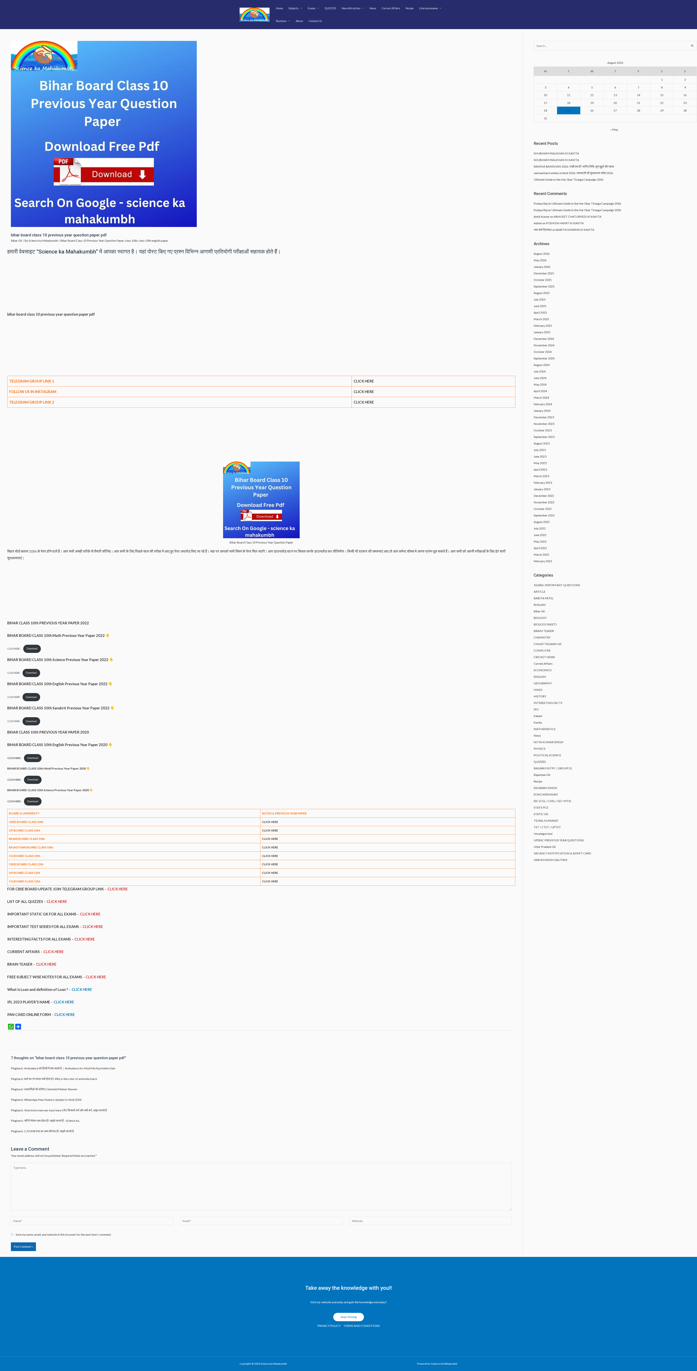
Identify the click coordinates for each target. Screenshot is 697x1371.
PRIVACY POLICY (329, 1325)
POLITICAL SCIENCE (547, 755)
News (372, 8)
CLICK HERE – (14, 648)
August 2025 (542, 293)
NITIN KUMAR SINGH (548, 742)
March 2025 (541, 319)
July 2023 (540, 450)
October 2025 (543, 279)
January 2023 (542, 489)
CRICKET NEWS (544, 657)
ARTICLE (539, 591)
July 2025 (540, 299)
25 (568, 110)
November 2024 (544, 345)
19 (592, 102)
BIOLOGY (540, 617)
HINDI (538, 689)
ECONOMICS (543, 670)
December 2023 (544, 417)
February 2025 (543, 325)
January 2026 (542, 266)
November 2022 (544, 502)
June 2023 (540, 456)
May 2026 (540, 260)
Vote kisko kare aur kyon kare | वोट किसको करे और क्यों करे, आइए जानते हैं (65, 1110)
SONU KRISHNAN (546, 794)
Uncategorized (543, 833)
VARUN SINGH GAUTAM (550, 859)
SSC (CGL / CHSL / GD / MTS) (552, 801)
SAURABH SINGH (545, 788)
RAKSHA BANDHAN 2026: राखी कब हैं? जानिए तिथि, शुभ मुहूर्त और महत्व (574, 166)
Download (32, 648)
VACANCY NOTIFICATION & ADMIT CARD (562, 853)
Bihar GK (16, 240)
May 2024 (540, 384)
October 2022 (543, 508)
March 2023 (541, 476)
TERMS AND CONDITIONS (361, 1325)
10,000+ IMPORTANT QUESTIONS (557, 585)
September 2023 (544, 436)
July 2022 (540, 528)
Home (279, 8)
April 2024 (540, 391)
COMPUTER (542, 650)
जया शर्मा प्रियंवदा (543, 229)
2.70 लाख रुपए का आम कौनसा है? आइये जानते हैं (49, 1131)
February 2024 (543, 404)
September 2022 (544, 515)
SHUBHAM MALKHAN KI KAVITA (556, 153)
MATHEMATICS (544, 729)
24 (545, 110)
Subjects (293, 8)
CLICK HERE (364, 402)
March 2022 (541, 554)
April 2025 (540, 312)
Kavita (538, 722)
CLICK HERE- (14, 672)
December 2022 (544, 495)
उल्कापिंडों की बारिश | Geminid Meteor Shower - (51, 1089)
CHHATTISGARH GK (548, 644)
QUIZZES (330, 8)
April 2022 (540, 548)
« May (614, 129)
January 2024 (542, 410)
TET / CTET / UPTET (547, 827)
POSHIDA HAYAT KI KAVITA (565, 223)
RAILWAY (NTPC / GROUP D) (553, 768)
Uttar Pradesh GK (545, 846)
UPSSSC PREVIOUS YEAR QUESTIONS (559, 840)
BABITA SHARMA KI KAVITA (575, 229)
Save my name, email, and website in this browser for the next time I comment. (63, 1234)
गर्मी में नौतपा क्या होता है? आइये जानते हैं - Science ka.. (52, 1120)
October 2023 (543, 430)
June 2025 (540, 306)
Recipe (409, 8)
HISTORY (540, 696)
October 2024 (543, 351)
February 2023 (543, 482)
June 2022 (540, 535)
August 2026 (542, 253)
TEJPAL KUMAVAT (546, 820)
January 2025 (542, 332)
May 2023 (540, 463)
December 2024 (544, 338)
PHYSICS (539, 748)
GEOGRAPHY (543, 683)
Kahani (538, 716)
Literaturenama (428, 8)
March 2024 (541, 397)
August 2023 (542, 443)
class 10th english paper (153, 240)
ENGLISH (540, 676)
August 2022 (542, 522)
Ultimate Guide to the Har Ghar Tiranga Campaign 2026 (568, 179)
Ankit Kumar (541, 216)
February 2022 (543, 561)
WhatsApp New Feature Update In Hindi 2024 (52, 1099)
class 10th (131, 240)
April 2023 (540, 469)
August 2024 (542, 365)
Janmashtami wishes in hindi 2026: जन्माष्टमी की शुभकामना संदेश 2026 (573, 173)
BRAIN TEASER (544, 631)
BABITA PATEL (543, 598)
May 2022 (540, 541)
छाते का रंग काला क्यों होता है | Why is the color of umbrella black (60, 1078)
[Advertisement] (261, 284)
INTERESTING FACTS (548, 702)
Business (281, 21)
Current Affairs (391, 8)
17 (545, 102)
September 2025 (544, 286)
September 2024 (544, 358)
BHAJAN (540, 604)
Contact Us (315, 21)
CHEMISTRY (542, 637)
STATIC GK (541, 814)
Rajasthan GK (542, 774)
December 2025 (544, 273)
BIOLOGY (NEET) (545, 624)
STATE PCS (541, 807)
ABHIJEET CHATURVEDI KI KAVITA (577, 216)
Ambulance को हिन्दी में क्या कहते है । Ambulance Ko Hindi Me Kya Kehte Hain (69, 1068)
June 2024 (540, 378)
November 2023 (544, 423)
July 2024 (540, 371)
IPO (536, 709)
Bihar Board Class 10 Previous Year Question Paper (92, 240)
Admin (538, 223)
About (299, 21)
